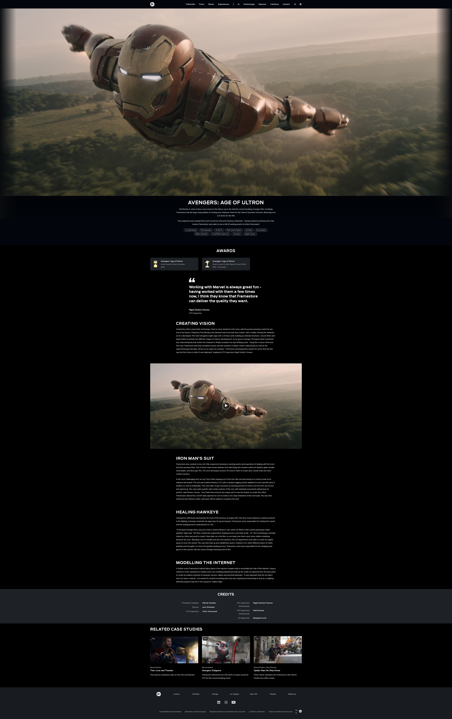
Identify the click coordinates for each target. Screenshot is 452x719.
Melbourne (292, 694)
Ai (238, 4)
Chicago (215, 694)
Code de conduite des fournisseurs (281, 712)
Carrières (274, 4)
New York (253, 694)
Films (201, 4)
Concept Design (190, 230)
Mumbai (273, 694)
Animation (248, 230)
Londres (177, 694)
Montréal (196, 694)
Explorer (262, 4)
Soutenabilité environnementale (170, 712)
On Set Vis (219, 230)
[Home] (159, 693)
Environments (261, 230)
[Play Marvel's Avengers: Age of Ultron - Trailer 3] (226, 406)
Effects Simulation (202, 234)
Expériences (223, 4)
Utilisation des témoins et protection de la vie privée (227, 712)
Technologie (249, 4)
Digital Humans (250, 234)
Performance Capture (234, 230)
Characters (237, 234)
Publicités (190, 4)
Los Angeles (234, 694)
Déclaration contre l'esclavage (195, 712)
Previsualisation (206, 230)
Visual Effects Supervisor (220, 234)
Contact (286, 4)
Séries (211, 4)
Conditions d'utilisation (257, 712)
